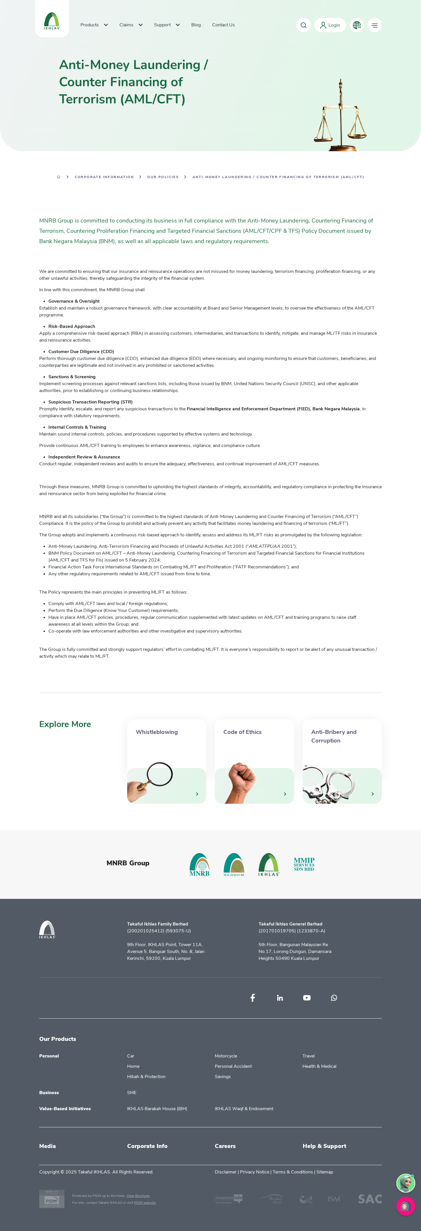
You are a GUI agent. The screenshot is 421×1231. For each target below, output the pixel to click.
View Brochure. (138, 1195)
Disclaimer (226, 1172)
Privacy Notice (254, 1172)
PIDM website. (145, 1202)
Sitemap (324, 1172)
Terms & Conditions (293, 1172)
